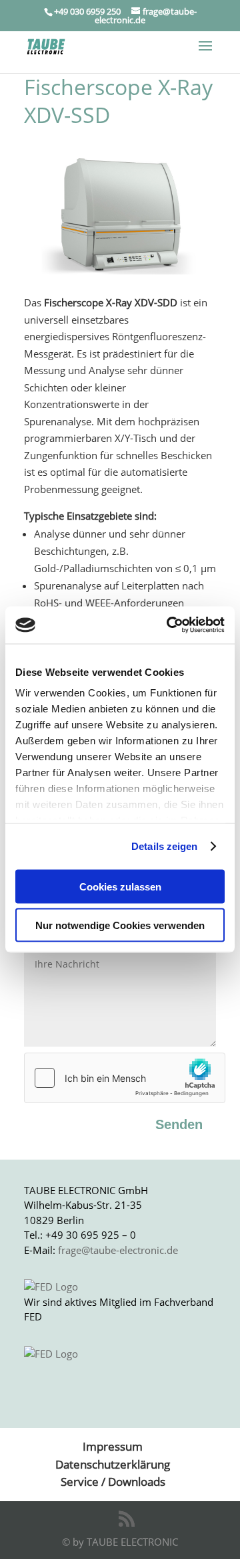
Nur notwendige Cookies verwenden (120, 925)
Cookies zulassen (120, 886)
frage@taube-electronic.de (118, 1250)
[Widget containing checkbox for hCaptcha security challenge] (120, 1078)
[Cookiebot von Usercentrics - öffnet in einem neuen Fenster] (169, 625)
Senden (179, 1124)
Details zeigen (164, 846)
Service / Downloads (113, 1481)
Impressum (113, 1446)
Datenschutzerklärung (112, 1464)
